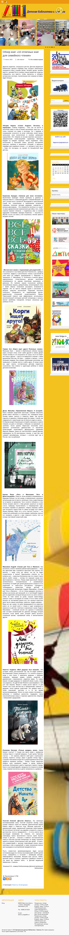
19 (58, 171)
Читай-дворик (23, 885)
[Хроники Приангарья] (60, 230)
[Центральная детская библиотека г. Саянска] (34, 11)
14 (62, 169)
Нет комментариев (36, 59)
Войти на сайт (60, 137)
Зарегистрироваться (60, 142)
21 (62, 171)
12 (58, 169)
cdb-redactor (20, 59)
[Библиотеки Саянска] (60, 220)
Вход (3, 903)
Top (64, 930)
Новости (15, 885)
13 (60, 169)
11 (55, 169)
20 (60, 171)
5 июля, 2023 (8, 59)
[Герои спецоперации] (60, 364)
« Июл (53, 178)
